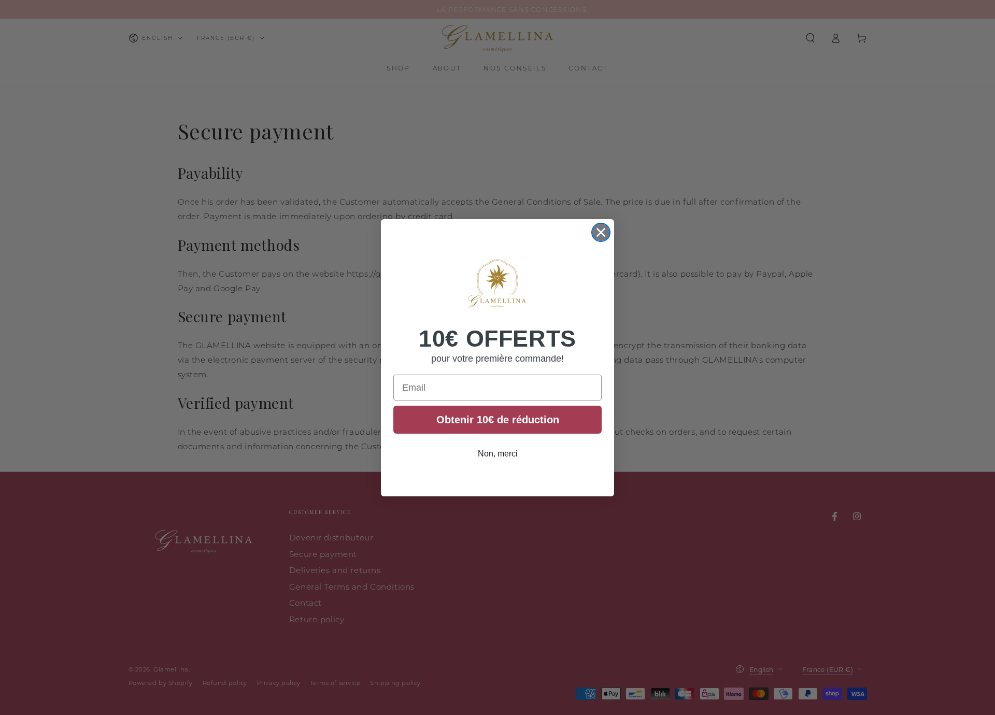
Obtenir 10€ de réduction (497, 419)
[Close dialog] (601, 232)
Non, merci (498, 453)
